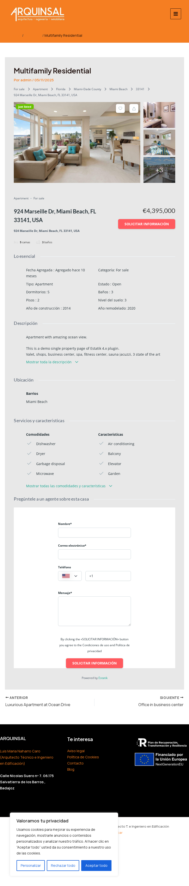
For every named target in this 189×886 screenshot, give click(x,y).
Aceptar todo (96, 865)
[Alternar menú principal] (175, 13)
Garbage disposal (50, 463)
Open (116, 284)
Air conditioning (121, 443)
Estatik (103, 678)
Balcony (114, 453)
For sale (19, 89)
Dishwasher (45, 443)
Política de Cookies (83, 756)
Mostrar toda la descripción (49, 362)
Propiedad (33, 35)
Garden (114, 473)
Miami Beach (118, 89)
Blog (70, 769)
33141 (140, 89)
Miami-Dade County (87, 89)
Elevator (114, 463)
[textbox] (69, 576)
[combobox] (70, 576)
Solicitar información (147, 224)
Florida (60, 89)
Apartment (40, 89)
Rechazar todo (63, 865)
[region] (64, 844)
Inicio (17, 35)
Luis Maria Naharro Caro (20, 750)
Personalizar (31, 865)
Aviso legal (76, 750)
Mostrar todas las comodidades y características (66, 486)
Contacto (75, 763)
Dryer (40, 453)
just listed (24, 106)
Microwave (45, 473)
